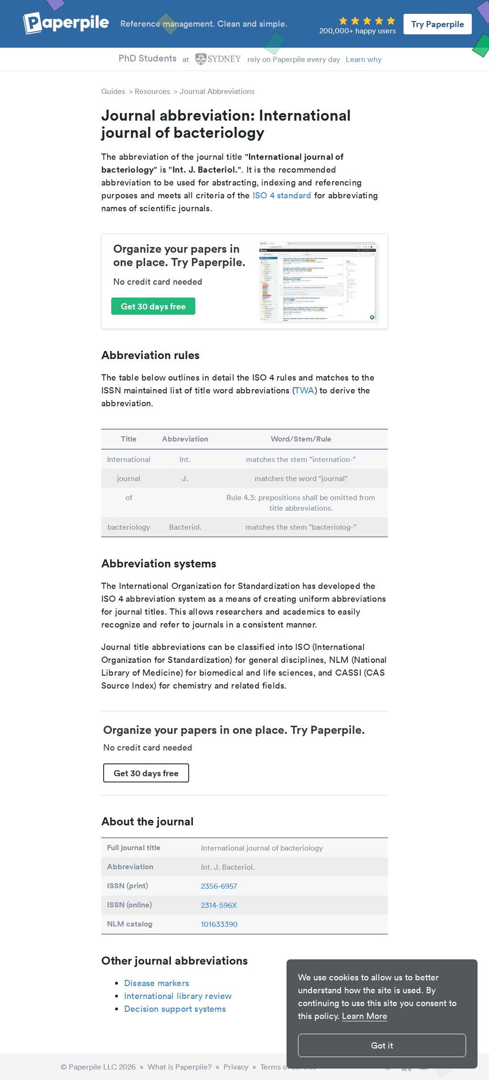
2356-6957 (219, 886)
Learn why (364, 59)
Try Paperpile (437, 24)
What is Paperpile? (180, 1066)
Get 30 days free (153, 306)
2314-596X (219, 905)
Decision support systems (175, 1008)
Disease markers (156, 982)
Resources (152, 91)
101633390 (219, 924)
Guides (113, 91)
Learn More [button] (364, 1015)
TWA (305, 390)
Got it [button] (382, 1045)
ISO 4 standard (282, 195)
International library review (178, 995)
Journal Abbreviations (217, 91)
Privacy (235, 1066)
